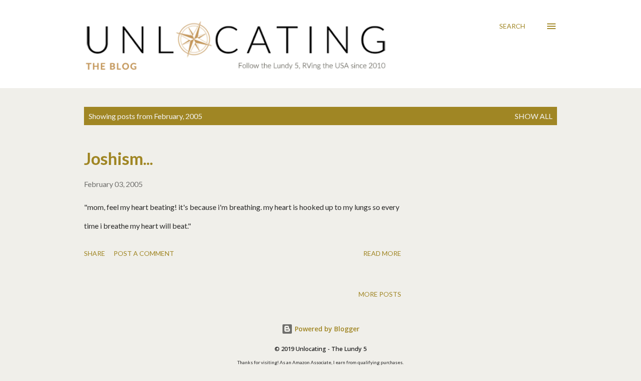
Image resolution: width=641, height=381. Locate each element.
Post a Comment (144, 253)
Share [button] (94, 253)
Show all (533, 116)
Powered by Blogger (326, 328)
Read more (382, 253)
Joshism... (118, 158)
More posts (380, 294)
